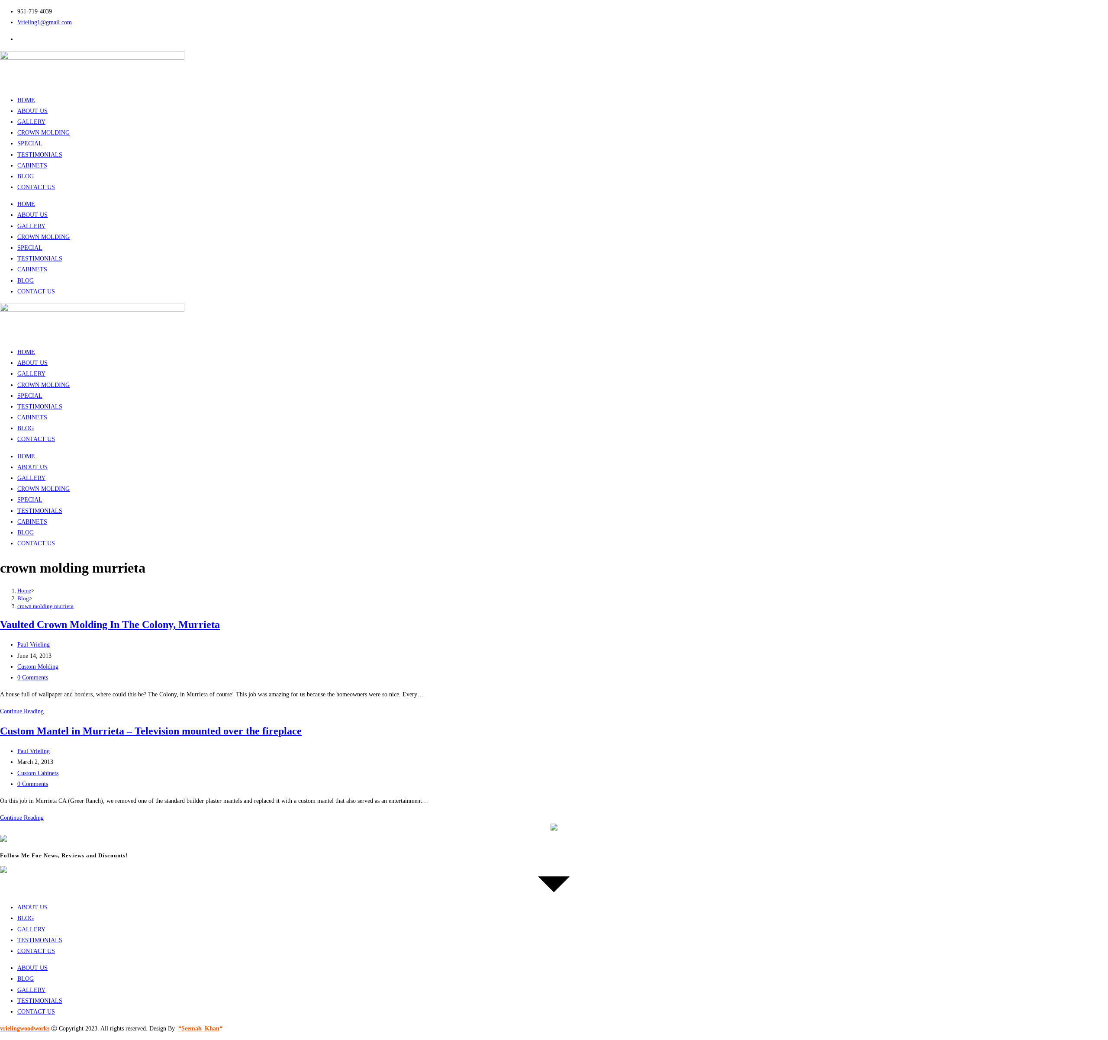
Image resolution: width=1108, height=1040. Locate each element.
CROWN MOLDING (43, 132)
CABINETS (32, 165)
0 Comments (32, 677)
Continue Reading (22, 711)
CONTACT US (36, 187)
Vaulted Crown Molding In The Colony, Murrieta (110, 624)
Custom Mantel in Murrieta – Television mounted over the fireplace (151, 731)
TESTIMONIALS (39, 154)
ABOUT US (32, 111)
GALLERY (31, 122)
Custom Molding (37, 666)
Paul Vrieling (33, 644)
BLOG (25, 176)
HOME (26, 100)
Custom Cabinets (37, 773)
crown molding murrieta (45, 606)
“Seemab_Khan (198, 1028)
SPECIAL (29, 143)
